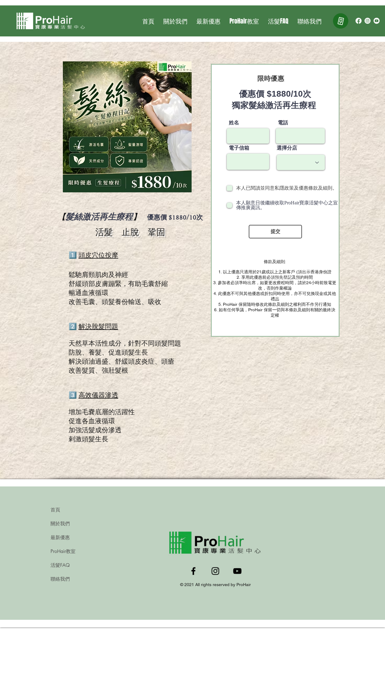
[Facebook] (359, 21)
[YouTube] (377, 21)
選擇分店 (287, 148)
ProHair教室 (63, 551)
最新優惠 (60, 537)
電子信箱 (239, 148)
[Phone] (340, 21)
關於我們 (60, 523)
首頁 (55, 510)
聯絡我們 (60, 579)
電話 (283, 122)
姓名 (234, 122)
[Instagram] (368, 21)
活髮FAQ (60, 565)
